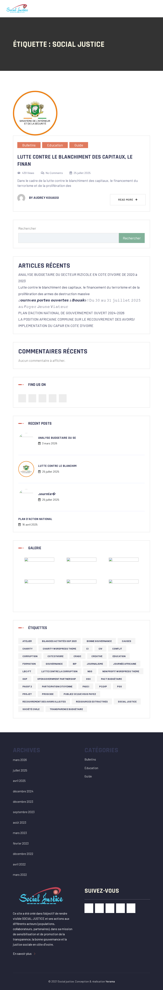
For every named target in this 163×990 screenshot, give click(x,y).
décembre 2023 (23, 801)
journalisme (95, 663)
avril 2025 (19, 780)
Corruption (29, 656)
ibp (75, 663)
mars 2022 (20, 874)
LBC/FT (26, 671)
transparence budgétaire (66, 709)
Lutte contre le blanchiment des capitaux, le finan (75, 160)
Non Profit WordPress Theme (120, 671)
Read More (126, 199)
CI (87, 648)
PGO (119, 686)
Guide (78, 145)
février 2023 (21, 843)
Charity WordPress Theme (59, 648)
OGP (24, 678)
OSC (88, 678)
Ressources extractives (92, 701)
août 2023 (19, 822)
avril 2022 (19, 864)
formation (29, 663)
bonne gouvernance (99, 641)
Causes (126, 641)
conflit (117, 648)
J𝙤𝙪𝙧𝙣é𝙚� (46, 494)
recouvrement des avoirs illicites (44, 701)
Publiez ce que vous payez (80, 694)
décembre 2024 (23, 791)
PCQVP (103, 686)
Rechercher (27, 228)
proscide (47, 694)
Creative (96, 656)
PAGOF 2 (27, 686)
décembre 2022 (23, 853)
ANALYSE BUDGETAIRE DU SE (57, 438)
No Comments (54, 173)
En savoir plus (22, 953)
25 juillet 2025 (82, 173)
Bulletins (29, 145)
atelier (27, 641)
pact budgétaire (111, 678)
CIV (100, 648)
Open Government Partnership (56, 678)
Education (55, 145)
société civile (31, 709)
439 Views (28, 173)
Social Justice (127, 701)
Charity (27, 648)
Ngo (89, 671)
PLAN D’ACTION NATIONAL (35, 519)
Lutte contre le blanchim (57, 466)
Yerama (110, 981)
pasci (85, 686)
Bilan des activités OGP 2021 (59, 641)
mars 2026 (20, 760)
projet (27, 694)
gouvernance (54, 663)
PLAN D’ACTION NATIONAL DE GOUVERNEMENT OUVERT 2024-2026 (71, 313)
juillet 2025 (20, 770)
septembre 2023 (24, 812)
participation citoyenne (57, 686)
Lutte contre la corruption (59, 671)
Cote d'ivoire (55, 656)
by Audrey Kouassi (44, 197)
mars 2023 (20, 833)
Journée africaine (124, 663)
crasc (77, 656)
